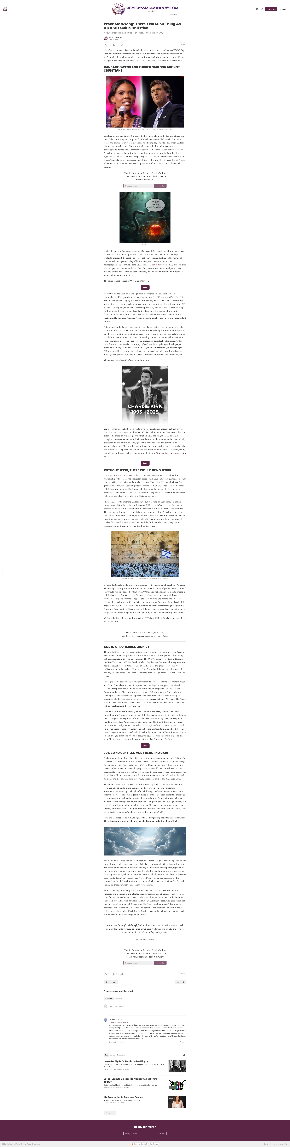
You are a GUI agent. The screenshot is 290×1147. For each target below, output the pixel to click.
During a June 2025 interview (118, 475)
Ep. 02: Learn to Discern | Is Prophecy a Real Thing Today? (130, 1080)
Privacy (23, 1144)
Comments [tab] (109, 998)
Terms (29, 1144)
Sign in (283, 9)
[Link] (100, 69)
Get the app (154, 1144)
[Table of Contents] (2, 573)
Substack (267, 1144)
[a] (177, 1083)
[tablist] (113, 998)
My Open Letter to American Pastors (123, 1097)
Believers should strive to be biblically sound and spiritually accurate (130, 1085)
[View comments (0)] (125, 1072)
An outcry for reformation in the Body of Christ (122, 1100)
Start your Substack (140, 1144)
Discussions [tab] (121, 1055)
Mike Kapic (113, 1019)
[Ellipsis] (185, 1019)
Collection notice (37, 1144)
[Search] (257, 9)
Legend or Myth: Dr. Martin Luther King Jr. (126, 1061)
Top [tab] (106, 1055)
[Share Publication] (262, 9)
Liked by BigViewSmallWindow (120, 1022)
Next (179, 982)
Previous (112, 982)
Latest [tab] (112, 1055)
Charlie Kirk (156, 264)
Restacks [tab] (118, 998)
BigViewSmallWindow (117, 37)
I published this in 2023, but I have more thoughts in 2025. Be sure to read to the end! (134, 1065)
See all (108, 1113)
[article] (145, 1067)
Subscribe (271, 9)
